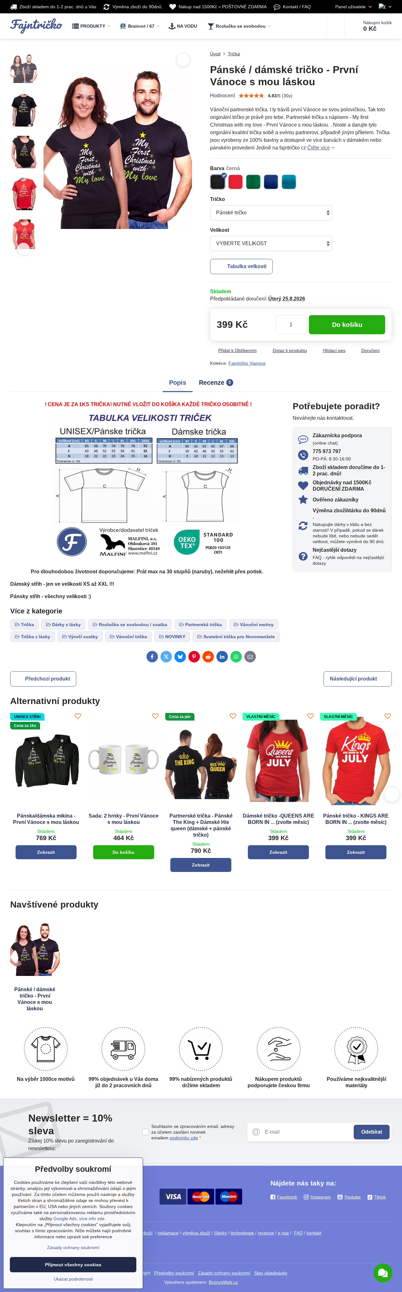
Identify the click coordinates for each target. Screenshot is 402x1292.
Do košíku (347, 324)
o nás (283, 1232)
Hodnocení (222, 95)
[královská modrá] (271, 182)
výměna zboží (196, 1232)
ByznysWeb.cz (223, 1282)
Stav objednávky (270, 1272)
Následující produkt (353, 678)
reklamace (168, 1232)
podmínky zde (184, 1137)
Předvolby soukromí (174, 1272)
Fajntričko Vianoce (247, 363)
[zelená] (253, 182)
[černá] (217, 182)
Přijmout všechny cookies (73, 1264)
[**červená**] (235, 182)
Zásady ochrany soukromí (224, 1272)
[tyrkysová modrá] (288, 182)
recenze (266, 1232)
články (220, 1232)
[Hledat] (335, 26)
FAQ (298, 1232)
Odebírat (371, 1132)
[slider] (251, 95)
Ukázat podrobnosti (73, 1279)
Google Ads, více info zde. (79, 1218)
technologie (243, 1232)
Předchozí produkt (47, 678)
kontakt (314, 1232)
